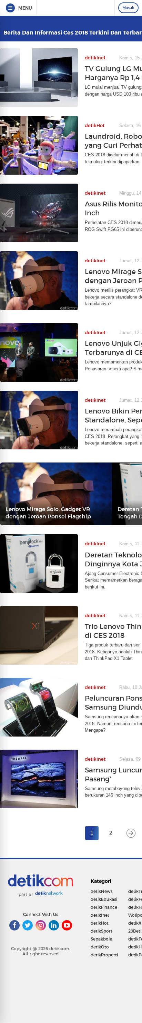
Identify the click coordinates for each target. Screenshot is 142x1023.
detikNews (102, 891)
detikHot (100, 923)
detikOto (100, 946)
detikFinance (104, 907)
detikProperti (104, 954)
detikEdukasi (104, 899)
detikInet (100, 915)
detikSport (101, 931)
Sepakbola (101, 939)
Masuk (128, 7)
